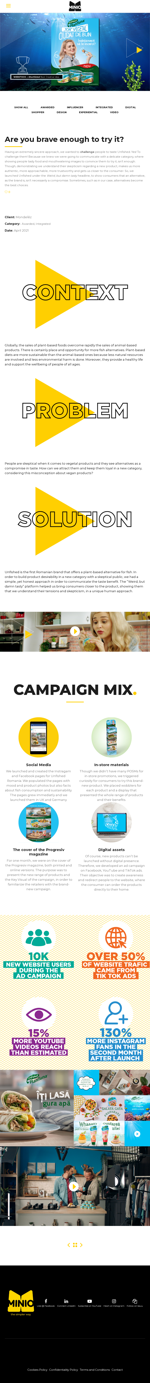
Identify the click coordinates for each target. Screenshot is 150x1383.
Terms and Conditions (95, 1369)
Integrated (43, 224)
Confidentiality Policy (63, 1369)
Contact (117, 1369)
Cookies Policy (37, 1369)
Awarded (28, 224)
